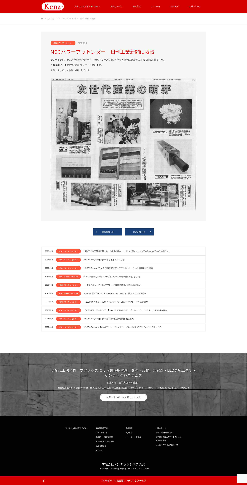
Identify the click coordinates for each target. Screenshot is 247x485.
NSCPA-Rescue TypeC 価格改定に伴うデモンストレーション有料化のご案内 (118, 268)
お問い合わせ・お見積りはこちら (123, 397)
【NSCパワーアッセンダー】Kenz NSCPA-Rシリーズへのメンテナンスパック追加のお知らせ (126, 310)
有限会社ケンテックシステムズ (123, 464)
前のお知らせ (108, 232)
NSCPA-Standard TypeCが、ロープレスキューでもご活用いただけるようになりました (123, 327)
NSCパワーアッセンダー (63, 43)
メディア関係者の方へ (164, 433)
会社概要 (175, 6)
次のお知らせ (139, 232)
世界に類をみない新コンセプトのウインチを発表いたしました (112, 276)
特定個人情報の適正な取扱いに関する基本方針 (168, 439)
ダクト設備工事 (102, 433)
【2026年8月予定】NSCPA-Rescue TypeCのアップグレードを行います (116, 302)
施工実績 (137, 6)
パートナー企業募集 (133, 437)
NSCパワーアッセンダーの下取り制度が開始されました (109, 319)
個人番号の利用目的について (167, 445)
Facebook (43, 480)
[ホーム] (42, 14)
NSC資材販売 (101, 446)
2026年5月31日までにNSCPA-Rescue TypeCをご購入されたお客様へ (115, 293)
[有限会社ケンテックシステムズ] (52, 6)
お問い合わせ (161, 428)
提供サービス (117, 6)
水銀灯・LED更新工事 (104, 437)
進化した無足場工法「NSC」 (87, 6)
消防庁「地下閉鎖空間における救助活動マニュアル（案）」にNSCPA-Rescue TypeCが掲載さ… (127, 251)
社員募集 (129, 433)
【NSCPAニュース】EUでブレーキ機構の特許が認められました (112, 285)
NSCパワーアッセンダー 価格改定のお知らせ (104, 260)
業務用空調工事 (102, 428)
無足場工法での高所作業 (105, 442)
